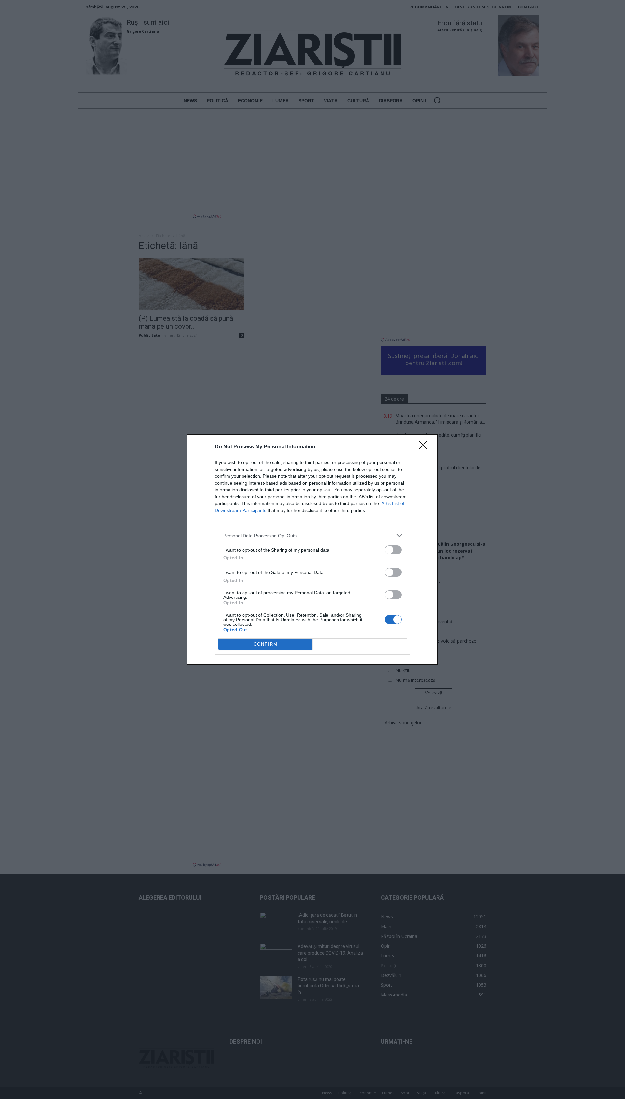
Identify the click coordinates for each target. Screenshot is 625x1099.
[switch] (393, 549)
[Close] (425, 447)
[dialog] (312, 549)
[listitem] (312, 535)
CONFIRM (266, 644)
